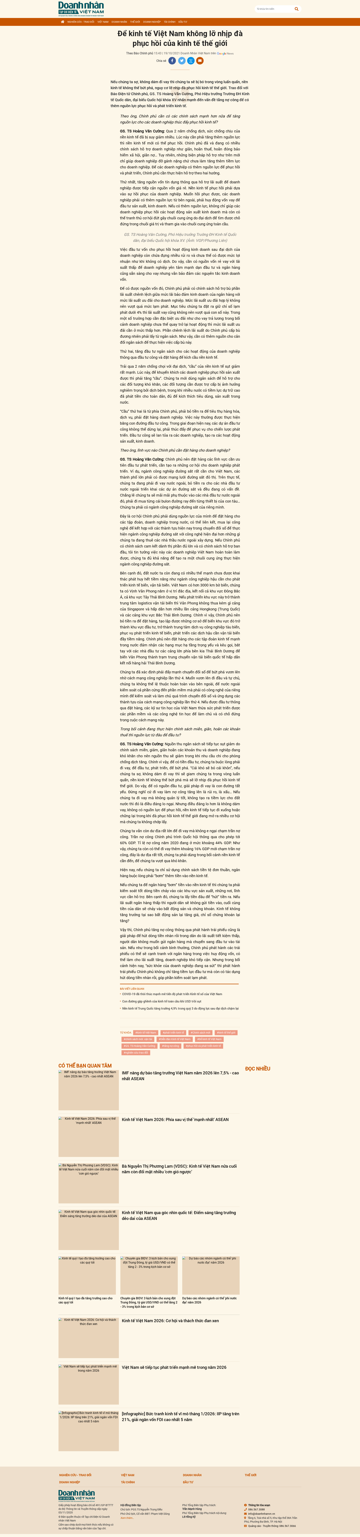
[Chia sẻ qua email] (200, 60)
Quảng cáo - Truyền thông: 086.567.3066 (272, 1525)
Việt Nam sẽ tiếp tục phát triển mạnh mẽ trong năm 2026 (174, 1367)
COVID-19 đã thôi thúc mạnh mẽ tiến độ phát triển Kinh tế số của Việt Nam (172, 994)
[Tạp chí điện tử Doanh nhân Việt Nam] (81, 8)
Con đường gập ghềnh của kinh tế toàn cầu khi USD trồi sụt (161, 1001)
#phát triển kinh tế (173, 1032)
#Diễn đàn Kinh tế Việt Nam (174, 1039)
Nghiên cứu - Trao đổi (81, 21)
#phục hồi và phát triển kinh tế (203, 1045)
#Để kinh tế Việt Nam (209, 1039)
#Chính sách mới (200, 1032)
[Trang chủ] (62, 22)
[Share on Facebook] (172, 60)
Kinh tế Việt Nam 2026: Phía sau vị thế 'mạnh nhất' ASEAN (175, 1119)
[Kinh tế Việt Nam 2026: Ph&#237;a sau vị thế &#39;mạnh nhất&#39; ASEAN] (88, 1137)
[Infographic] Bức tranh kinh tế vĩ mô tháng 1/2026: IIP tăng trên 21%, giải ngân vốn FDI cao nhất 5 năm (180, 1416)
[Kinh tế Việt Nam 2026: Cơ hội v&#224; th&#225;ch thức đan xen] (88, 1338)
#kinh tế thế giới (226, 1032)
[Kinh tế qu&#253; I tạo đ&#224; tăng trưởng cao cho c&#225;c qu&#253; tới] (87, 1275)
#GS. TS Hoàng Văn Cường (139, 1045)
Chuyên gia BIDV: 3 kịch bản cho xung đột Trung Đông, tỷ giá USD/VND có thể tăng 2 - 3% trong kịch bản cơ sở (148, 1302)
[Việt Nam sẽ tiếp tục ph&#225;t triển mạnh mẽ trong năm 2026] (88, 1384)
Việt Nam (103, 21)
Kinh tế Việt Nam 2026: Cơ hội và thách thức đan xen (170, 1320)
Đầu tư (182, 21)
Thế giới (135, 21)
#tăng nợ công (170, 1045)
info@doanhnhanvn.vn (261, 1513)
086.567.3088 (256, 1509)
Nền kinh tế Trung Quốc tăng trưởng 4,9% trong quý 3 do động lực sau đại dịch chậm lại (180, 1008)
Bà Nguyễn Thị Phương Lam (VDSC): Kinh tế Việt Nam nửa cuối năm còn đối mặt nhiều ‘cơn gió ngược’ (179, 1169)
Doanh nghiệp (152, 21)
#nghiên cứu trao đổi (136, 1052)
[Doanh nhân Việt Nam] (76, 1495)
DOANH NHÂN (119, 21)
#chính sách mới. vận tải (138, 1039)
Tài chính (169, 21)
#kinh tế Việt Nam (145, 1032)
